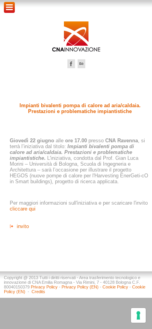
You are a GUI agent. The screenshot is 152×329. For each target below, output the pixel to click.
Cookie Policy (115, 287)
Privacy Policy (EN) (80, 287)
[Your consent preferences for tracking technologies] (138, 315)
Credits (38, 291)
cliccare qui (22, 209)
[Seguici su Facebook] (71, 63)
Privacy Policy (44, 287)
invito (23, 226)
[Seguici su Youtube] (81, 63)
